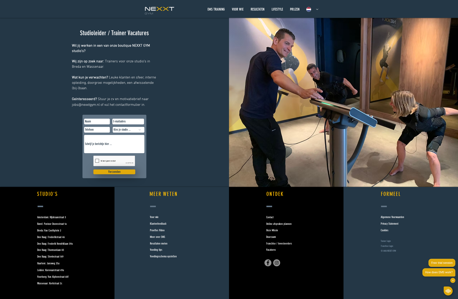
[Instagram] (276, 262)
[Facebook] (267, 262)
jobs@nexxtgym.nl (86, 105)
